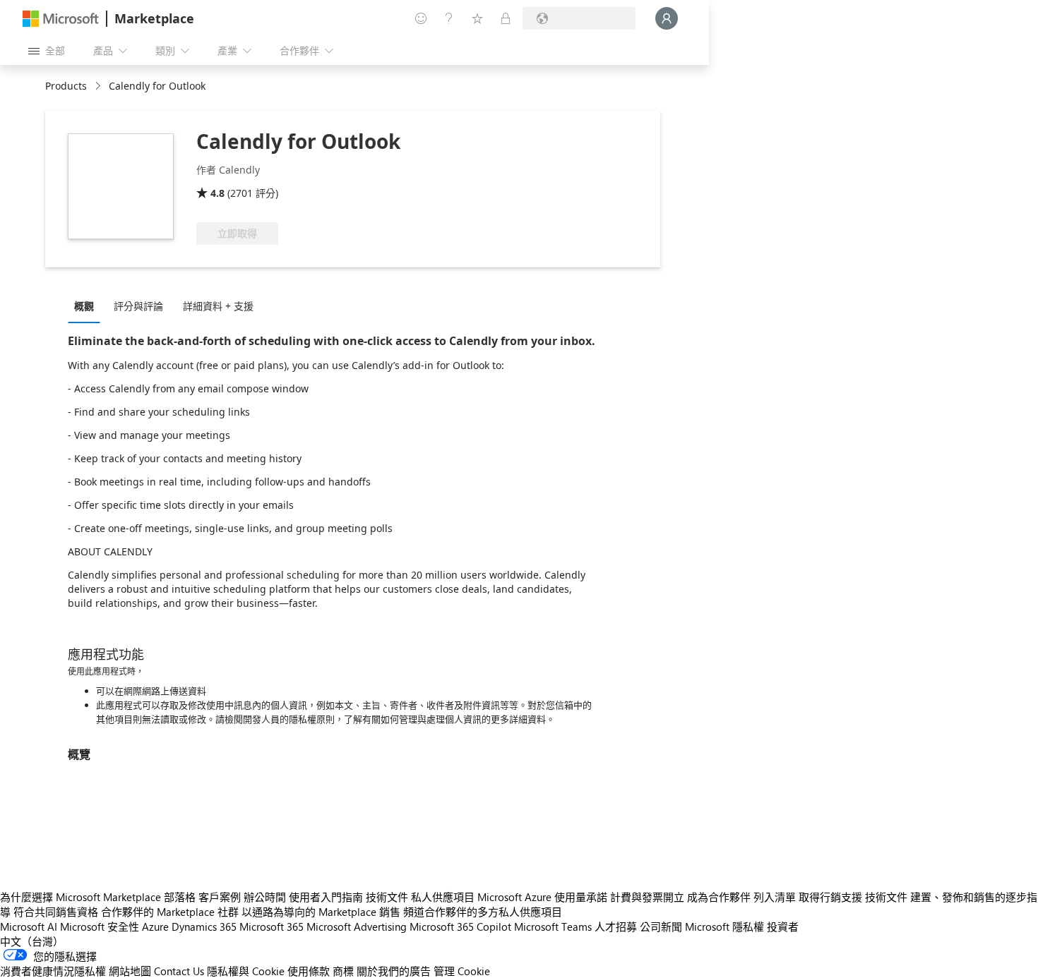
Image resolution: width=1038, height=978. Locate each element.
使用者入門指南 (326, 897)
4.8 (217, 193)
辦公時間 (265, 897)
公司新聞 (661, 926)
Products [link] (66, 85)
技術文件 (387, 897)
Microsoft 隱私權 (724, 926)
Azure (155, 926)
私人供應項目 (443, 897)
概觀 (84, 306)
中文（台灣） (32, 941)
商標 (343, 971)
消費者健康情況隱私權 (53, 971)
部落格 (180, 897)
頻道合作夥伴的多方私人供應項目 (482, 912)
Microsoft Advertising (356, 926)
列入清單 (774, 897)
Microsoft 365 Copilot (460, 926)
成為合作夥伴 (719, 897)
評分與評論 (138, 306)
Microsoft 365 (271, 926)
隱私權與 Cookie (246, 971)
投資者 (783, 926)
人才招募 (616, 926)
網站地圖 (130, 971)
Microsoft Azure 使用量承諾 (542, 897)
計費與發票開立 (647, 897)
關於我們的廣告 (394, 971)
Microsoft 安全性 (99, 926)
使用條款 (308, 971)
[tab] (87, 305)
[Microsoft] (61, 19)
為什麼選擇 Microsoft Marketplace (80, 897)
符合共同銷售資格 (55, 912)
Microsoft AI (28, 926)
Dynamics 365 (204, 926)
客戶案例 (219, 897)
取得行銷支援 (830, 897)
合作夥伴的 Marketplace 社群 (170, 912)
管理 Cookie (462, 971)
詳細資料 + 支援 (218, 306)
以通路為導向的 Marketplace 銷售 (320, 912)
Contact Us (179, 971)
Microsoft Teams (553, 926)
